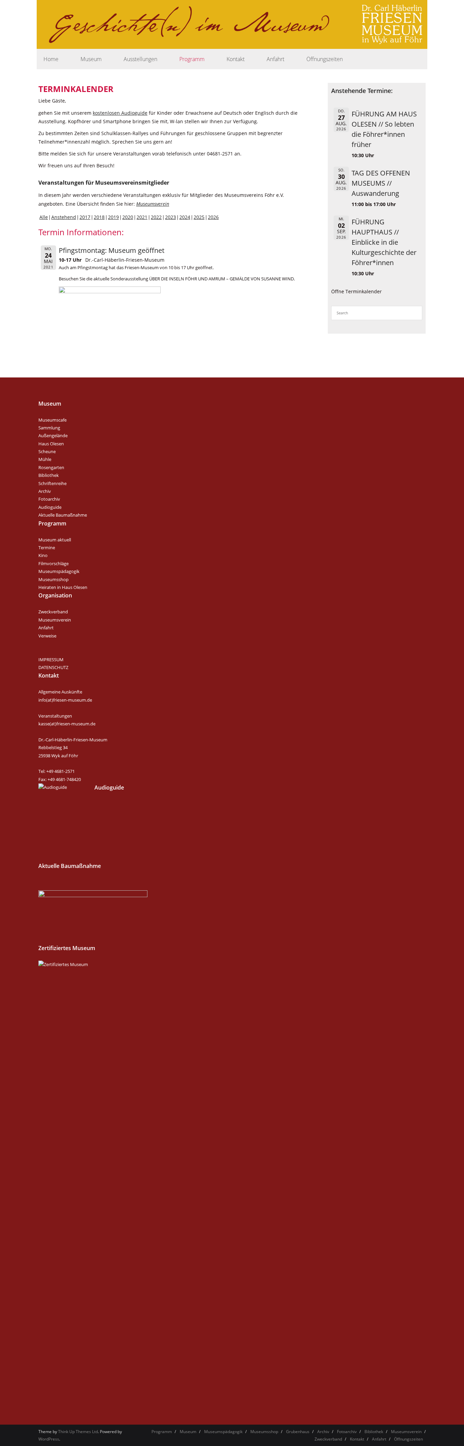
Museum (188, 1431)
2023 (170, 217)
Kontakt (357, 1439)
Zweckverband (53, 612)
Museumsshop (53, 579)
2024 (184, 217)
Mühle (44, 459)
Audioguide (49, 507)
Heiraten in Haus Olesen (62, 587)
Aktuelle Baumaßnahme (62, 515)
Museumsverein (152, 204)
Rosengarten (51, 467)
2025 (199, 217)
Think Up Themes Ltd (78, 1431)
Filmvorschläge (53, 563)
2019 (113, 217)
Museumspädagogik (58, 571)
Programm (161, 1431)
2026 (213, 217)
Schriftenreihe (52, 483)
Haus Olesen (51, 444)
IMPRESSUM (51, 659)
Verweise (47, 636)
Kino (43, 555)
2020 (127, 217)
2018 (99, 217)
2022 (156, 217)
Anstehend (63, 217)
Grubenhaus (297, 1431)
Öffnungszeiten (408, 1439)
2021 (142, 217)
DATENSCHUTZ (53, 667)
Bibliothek (48, 475)
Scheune (47, 451)
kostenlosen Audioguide (120, 113)
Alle (43, 217)
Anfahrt (46, 628)
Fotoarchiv (49, 499)
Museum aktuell (54, 540)
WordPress (48, 1439)
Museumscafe (52, 420)
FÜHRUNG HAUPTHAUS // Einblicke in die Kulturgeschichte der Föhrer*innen (384, 242)
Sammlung (49, 428)
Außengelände (53, 435)
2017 (84, 217)
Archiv (44, 491)
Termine (46, 547)
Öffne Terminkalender (356, 291)
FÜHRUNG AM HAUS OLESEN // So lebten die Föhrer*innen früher (384, 129)
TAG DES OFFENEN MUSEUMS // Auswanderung (381, 183)
